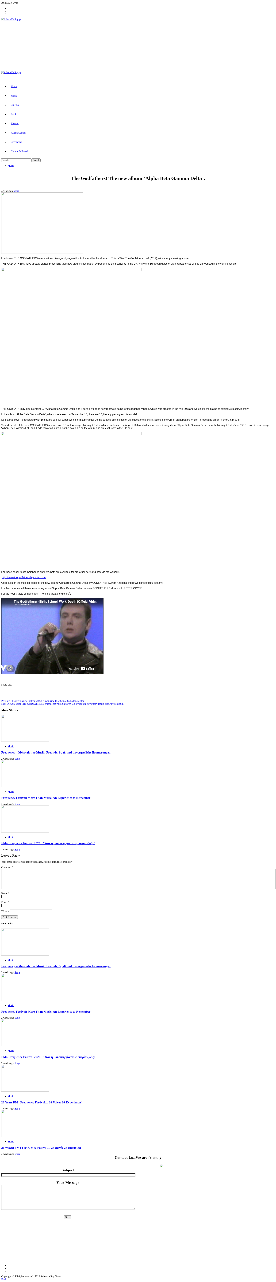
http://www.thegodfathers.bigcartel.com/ (24, 577)
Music (14, 95)
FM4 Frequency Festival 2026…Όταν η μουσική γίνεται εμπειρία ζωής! (48, 843)
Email (5, 902)
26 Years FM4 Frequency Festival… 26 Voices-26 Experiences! (41, 1102)
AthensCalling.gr (56, 46)
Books (14, 114)
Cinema (15, 105)
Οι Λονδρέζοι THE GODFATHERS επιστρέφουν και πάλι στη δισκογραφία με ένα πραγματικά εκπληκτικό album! (62, 703)
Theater (15, 123)
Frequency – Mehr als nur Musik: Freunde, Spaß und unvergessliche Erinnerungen (56, 752)
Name (5, 893)
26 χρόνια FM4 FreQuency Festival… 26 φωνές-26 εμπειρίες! (41, 1147)
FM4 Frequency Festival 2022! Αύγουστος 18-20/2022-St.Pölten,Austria (42, 701)
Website (5, 911)
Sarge (16, 191)
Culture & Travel (19, 151)
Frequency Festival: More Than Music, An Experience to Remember (45, 797)
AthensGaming (18, 132)
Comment (7, 867)
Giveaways (16, 142)
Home (14, 86)
